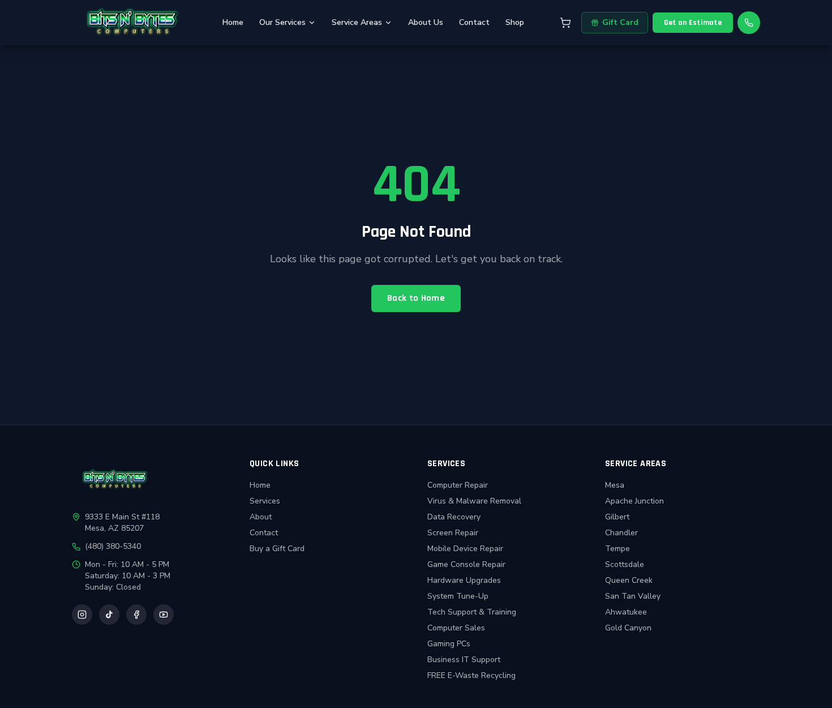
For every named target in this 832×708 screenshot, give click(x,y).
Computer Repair (457, 485)
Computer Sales (456, 627)
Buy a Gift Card (277, 548)
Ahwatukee (626, 612)
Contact (474, 22)
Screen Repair (452, 532)
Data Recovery (454, 516)
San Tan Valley (633, 596)
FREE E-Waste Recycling (471, 675)
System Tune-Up (457, 596)
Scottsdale (624, 564)
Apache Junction (634, 501)
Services (265, 501)
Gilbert (617, 516)
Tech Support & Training (471, 612)
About (261, 516)
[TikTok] (109, 614)
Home (232, 22)
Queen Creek (629, 580)
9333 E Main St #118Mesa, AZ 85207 (122, 522)
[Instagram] (82, 614)
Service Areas (357, 22)
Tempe (617, 548)
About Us (425, 22)
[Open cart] (565, 22)
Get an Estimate (693, 23)
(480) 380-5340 (113, 546)
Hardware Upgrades (464, 580)
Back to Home (416, 298)
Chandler (621, 532)
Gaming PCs (448, 643)
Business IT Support (463, 659)
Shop (514, 22)
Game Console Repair (466, 564)
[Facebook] (136, 614)
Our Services (282, 22)
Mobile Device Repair (465, 548)
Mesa (614, 485)
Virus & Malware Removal (474, 501)
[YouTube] (163, 614)
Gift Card (620, 22)
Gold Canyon (628, 627)
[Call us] (748, 22)
